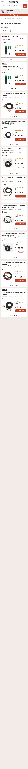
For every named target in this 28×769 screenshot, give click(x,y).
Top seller (4, 63)
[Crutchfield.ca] (14, 2)
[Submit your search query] (25, 6)
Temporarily (21, 168)
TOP (25, 768)
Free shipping (14, 15)
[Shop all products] (2, 2)
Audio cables (8, 18)
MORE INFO (13, 59)
